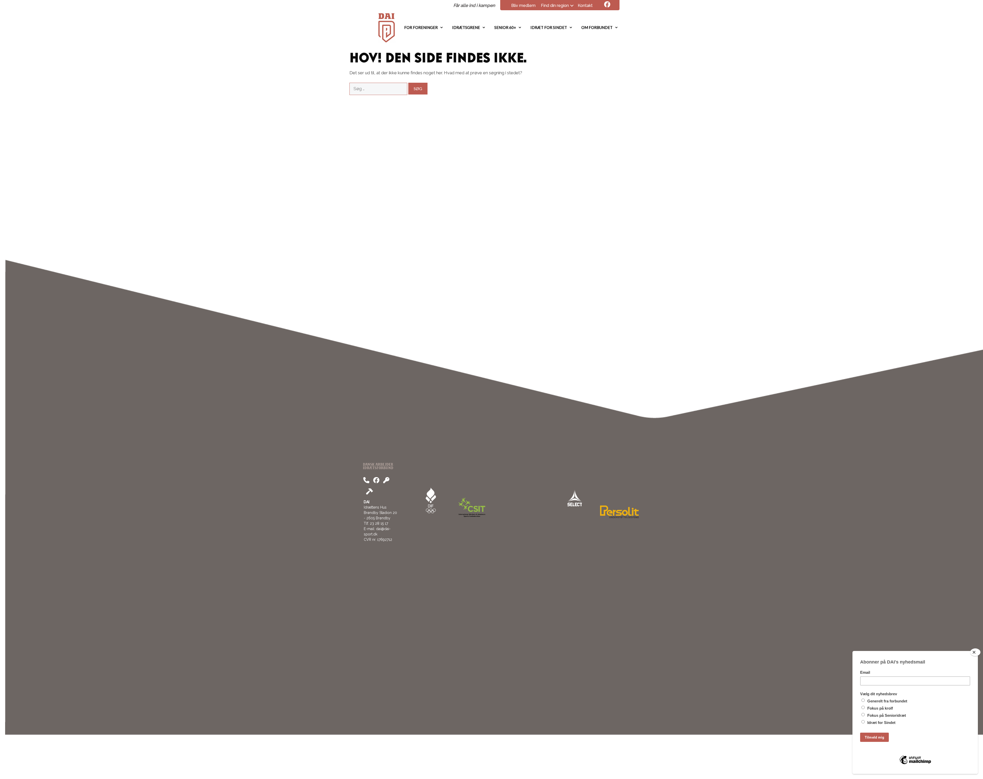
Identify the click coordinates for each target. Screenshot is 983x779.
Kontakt (585, 5)
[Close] (975, 652)
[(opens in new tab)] (619, 516)
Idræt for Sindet (548, 27)
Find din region (555, 5)
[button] (572, 5)
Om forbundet (597, 27)
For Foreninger (421, 27)
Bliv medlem (523, 5)
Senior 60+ (505, 27)
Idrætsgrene (466, 27)
